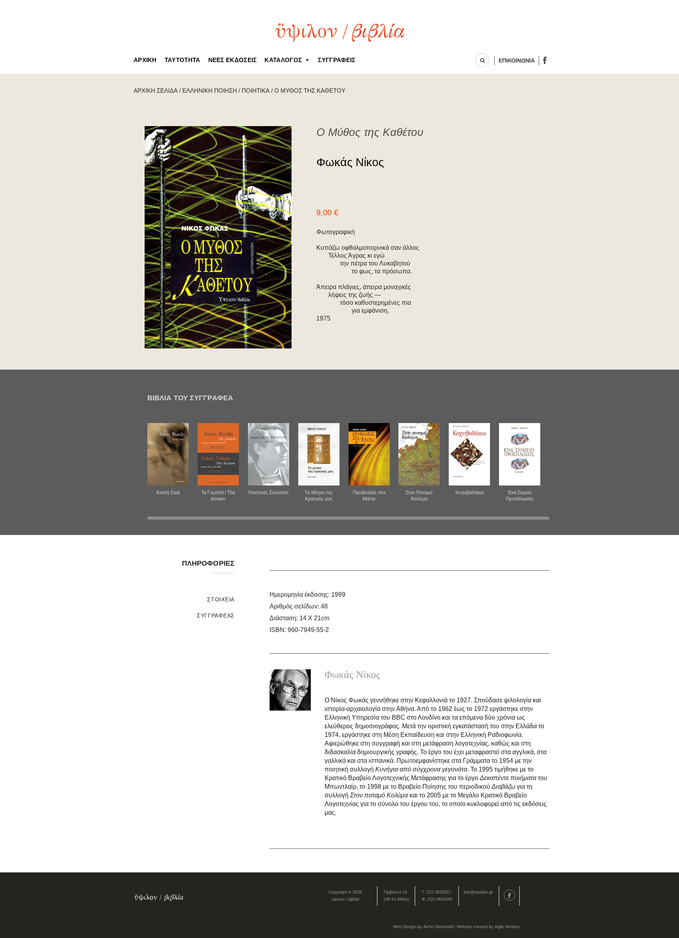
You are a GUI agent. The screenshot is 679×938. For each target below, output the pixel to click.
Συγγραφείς (336, 60)
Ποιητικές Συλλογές (268, 492)
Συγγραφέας (216, 615)
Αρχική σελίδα (156, 90)
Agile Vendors (508, 926)
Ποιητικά (256, 90)
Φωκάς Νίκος (350, 162)
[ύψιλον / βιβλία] (339, 32)
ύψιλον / (345, 899)
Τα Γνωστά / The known (218, 496)
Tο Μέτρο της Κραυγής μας (319, 496)
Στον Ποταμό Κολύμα (419, 496)
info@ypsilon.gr (478, 892)
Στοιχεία (221, 599)
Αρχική (145, 60)
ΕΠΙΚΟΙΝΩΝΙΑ (517, 60)
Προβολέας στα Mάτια (369, 496)
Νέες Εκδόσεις (232, 60)
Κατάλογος (283, 60)
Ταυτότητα (182, 60)
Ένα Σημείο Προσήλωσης (520, 496)
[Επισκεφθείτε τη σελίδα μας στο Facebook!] (545, 60)
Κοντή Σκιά (168, 492)
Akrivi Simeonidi (438, 926)
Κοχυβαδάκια (469, 492)
